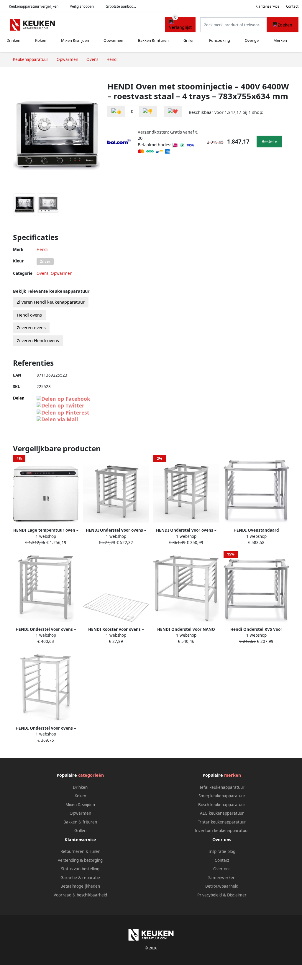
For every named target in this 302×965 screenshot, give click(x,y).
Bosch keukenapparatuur (221, 804)
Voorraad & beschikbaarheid (80, 895)
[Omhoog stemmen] (116, 111)
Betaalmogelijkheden (80, 886)
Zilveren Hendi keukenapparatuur (51, 302)
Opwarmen (113, 40)
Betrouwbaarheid (221, 886)
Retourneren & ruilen (80, 851)
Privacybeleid (209, 895)
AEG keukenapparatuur (222, 813)
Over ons (221, 868)
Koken (40, 40)
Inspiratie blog (222, 851)
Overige (252, 40)
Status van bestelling (80, 868)
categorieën (91, 775)
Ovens (42, 273)
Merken (280, 40)
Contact (292, 6)
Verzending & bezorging (80, 860)
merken (232, 775)
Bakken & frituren (153, 40)
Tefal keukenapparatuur (221, 787)
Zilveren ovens (31, 327)
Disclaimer (237, 895)
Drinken (13, 40)
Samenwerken (221, 877)
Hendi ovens (29, 315)
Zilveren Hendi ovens (38, 340)
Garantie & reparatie (80, 877)
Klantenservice (267, 6)
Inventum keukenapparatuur (222, 830)
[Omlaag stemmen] (148, 111)
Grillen (189, 40)
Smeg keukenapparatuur (221, 795)
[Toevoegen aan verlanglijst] (173, 111)
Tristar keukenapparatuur (222, 822)
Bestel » (269, 141)
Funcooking (219, 40)
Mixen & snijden (75, 40)
